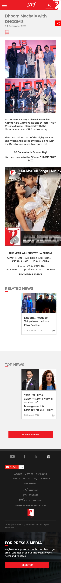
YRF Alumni (30, 483)
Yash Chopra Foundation (30, 505)
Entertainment (33, 500)
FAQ (35, 478)
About (18, 474)
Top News (14, 364)
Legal (26, 478)
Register (27, 564)
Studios (33, 490)
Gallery (15, 478)
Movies (29, 474)
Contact (45, 478)
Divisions (41, 474)
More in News (31, 434)
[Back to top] (50, 579)
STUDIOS (31, 495)
